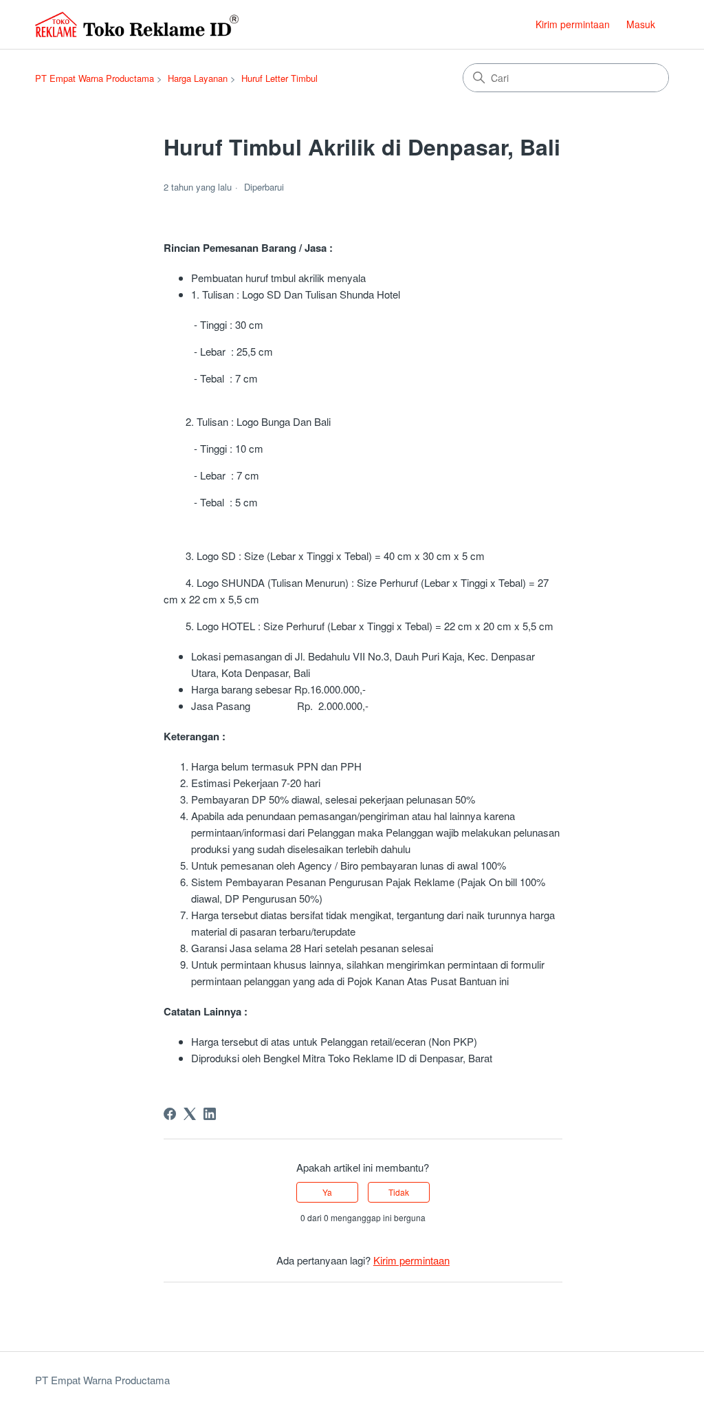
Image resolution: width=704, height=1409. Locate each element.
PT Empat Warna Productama (94, 78)
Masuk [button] (640, 24)
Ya (327, 1192)
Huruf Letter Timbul (279, 78)
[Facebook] (170, 1114)
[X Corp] (190, 1114)
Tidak (398, 1192)
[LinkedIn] (210, 1114)
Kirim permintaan (573, 24)
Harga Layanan (198, 78)
